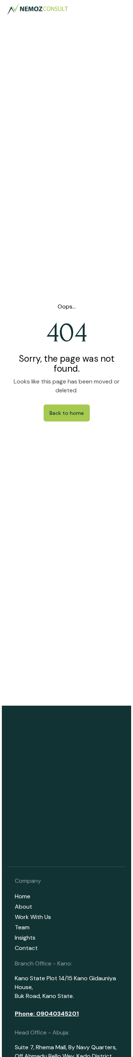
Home (22, 896)
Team (22, 927)
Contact (26, 948)
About (23, 906)
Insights (25, 937)
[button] (121, 9)
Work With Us (33, 917)
